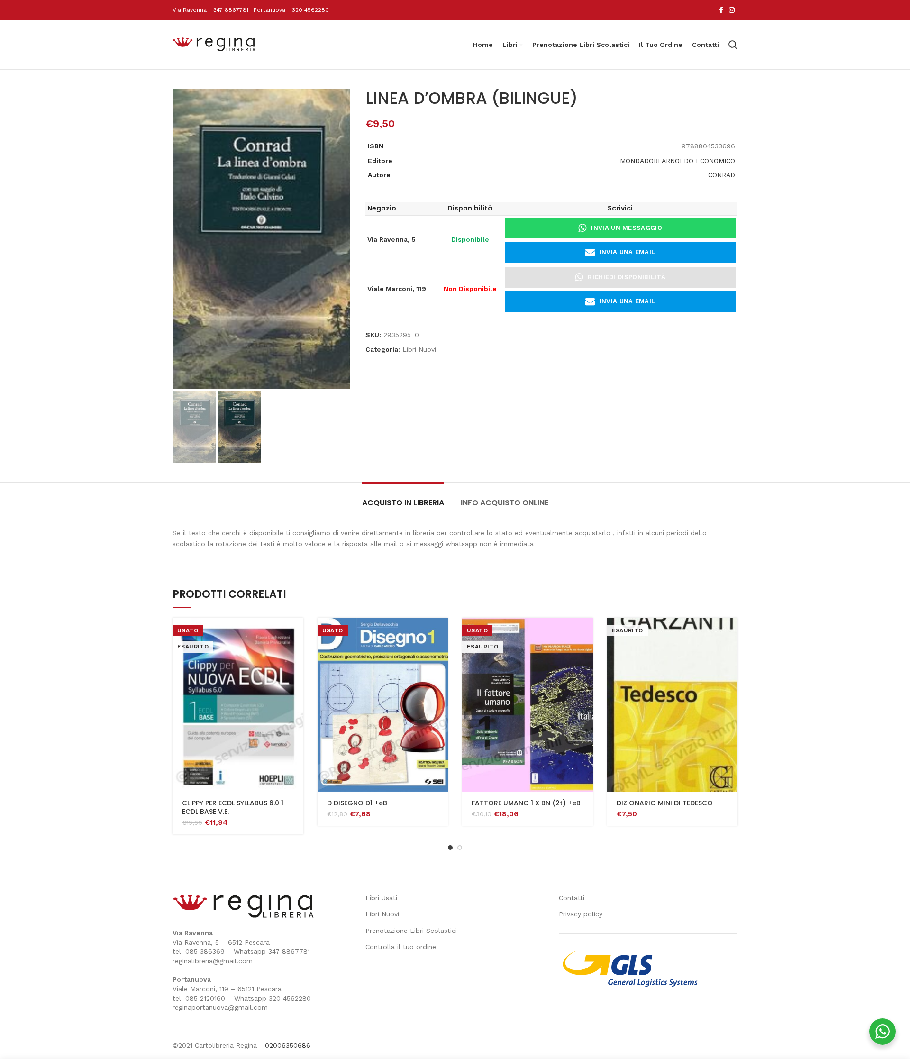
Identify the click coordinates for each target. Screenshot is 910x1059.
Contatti (571, 898)
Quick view (296, 633)
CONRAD (721, 175)
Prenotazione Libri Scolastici (411, 930)
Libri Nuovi (419, 349)
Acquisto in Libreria (403, 502)
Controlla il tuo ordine (400, 946)
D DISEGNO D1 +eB (357, 803)
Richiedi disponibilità (626, 277)
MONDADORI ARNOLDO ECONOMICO (677, 160)
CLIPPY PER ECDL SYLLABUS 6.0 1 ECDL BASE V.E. (232, 807)
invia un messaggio (626, 227)
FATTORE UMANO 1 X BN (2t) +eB (526, 803)
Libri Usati (381, 898)
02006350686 (287, 1045)
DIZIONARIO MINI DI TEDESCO (665, 803)
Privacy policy (580, 914)
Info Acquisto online (504, 502)
